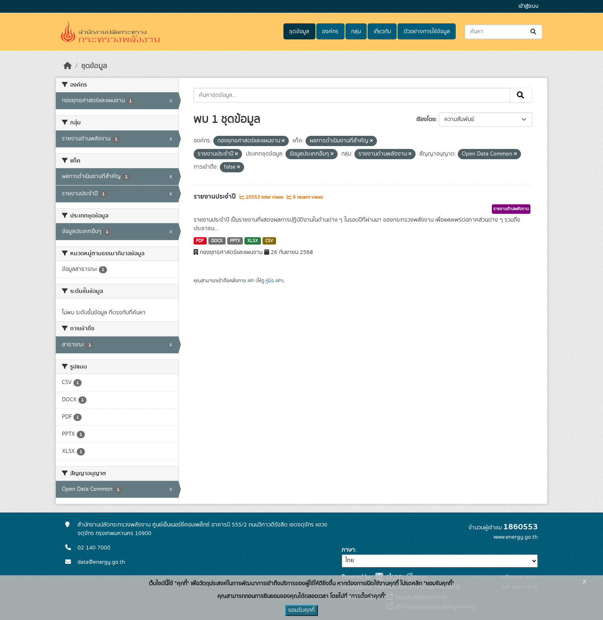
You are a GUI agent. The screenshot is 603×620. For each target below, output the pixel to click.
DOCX (217, 241)
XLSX (252, 241)
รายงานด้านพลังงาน (511, 209)
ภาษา (348, 550)
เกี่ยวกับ (382, 31)
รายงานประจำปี (216, 196)
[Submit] (534, 32)
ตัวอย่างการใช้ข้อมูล (427, 31)
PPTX (235, 241)
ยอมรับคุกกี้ (301, 610)
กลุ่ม (356, 31)
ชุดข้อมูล (299, 31)
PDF (200, 241)
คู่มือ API (273, 280)
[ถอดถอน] (283, 141)
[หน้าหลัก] (68, 66)
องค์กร (330, 31)
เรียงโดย (426, 119)
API (250, 280)
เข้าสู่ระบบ (528, 6)
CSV (269, 241)
